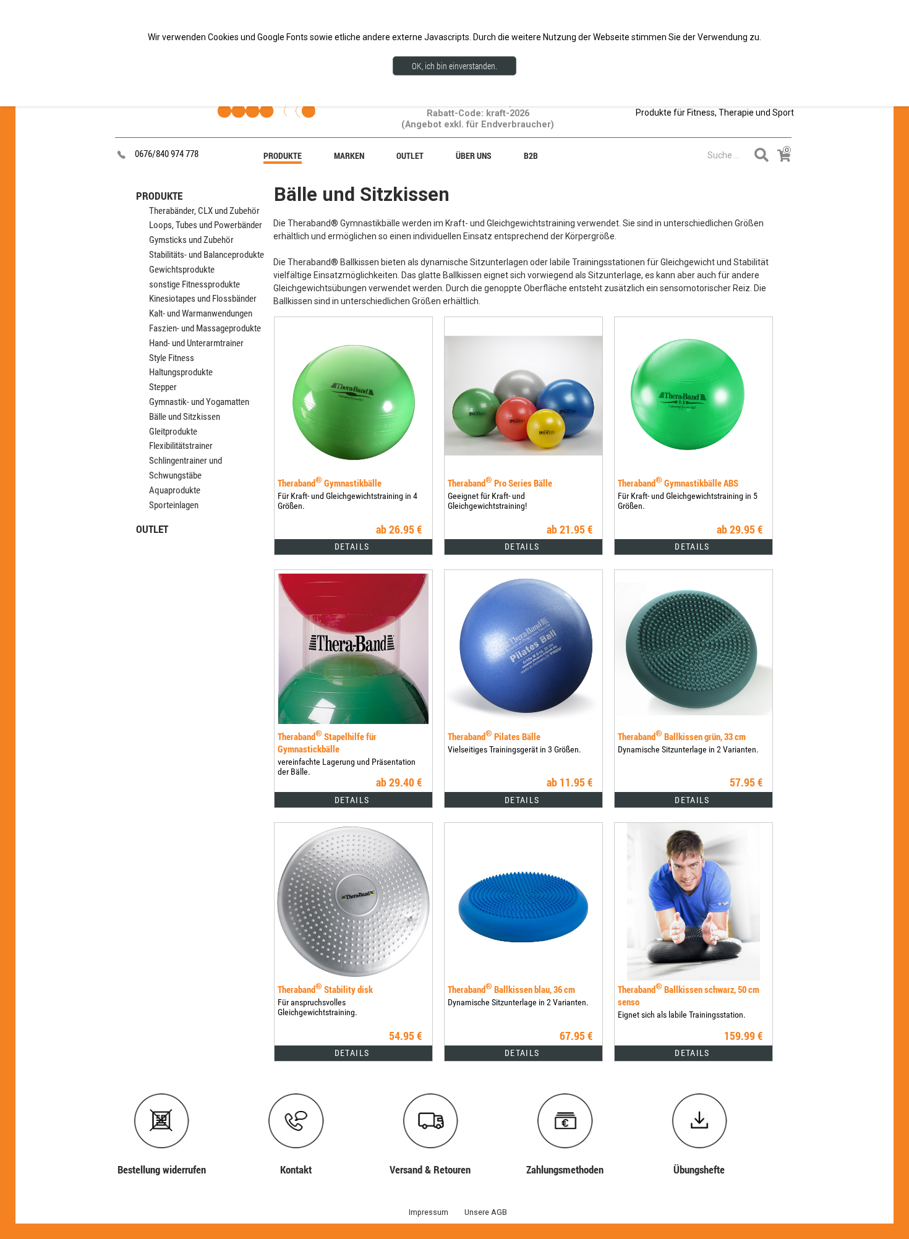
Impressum (428, 1212)
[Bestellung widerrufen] (168, 1096)
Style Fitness (171, 358)
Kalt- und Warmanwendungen (200, 313)
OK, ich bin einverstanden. (454, 66)
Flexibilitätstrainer (181, 445)
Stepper (163, 387)
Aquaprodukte (174, 490)
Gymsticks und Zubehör (191, 239)
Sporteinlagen (173, 505)
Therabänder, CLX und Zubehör (204, 210)
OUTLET (152, 529)
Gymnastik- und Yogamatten (199, 401)
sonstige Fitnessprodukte (194, 284)
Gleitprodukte (173, 431)
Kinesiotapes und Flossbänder (203, 298)
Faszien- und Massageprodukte (205, 328)
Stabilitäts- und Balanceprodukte (206, 254)
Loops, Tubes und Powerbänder (205, 225)
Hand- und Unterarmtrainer (196, 343)
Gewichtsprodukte (182, 269)
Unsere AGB (485, 1212)
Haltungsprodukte (181, 372)
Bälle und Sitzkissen (184, 416)
